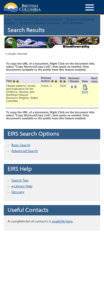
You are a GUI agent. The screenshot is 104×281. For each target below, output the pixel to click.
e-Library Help (21, 186)
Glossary (17, 192)
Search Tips (20, 181)
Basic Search (20, 145)
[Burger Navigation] (89, 8)
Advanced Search (24, 151)
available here (62, 221)
